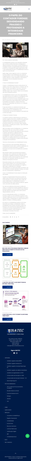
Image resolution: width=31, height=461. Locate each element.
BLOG (6, 439)
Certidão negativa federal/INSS (14, 361)
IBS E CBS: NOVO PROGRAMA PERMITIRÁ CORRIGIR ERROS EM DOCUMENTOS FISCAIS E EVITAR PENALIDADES (15, 250)
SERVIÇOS (7, 412)
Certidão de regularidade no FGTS (15, 373)
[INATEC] (8, 9)
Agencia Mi (19, 458)
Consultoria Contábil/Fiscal (13, 415)
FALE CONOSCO (8, 442)
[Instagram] (16, 4)
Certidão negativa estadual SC (14, 363)
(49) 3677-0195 (15, 1)
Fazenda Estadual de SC (12, 393)
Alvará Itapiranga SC (12, 380)
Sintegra (9, 396)
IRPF (8, 434)
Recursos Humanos (11, 426)
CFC (8, 401)
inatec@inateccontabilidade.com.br (16, 2)
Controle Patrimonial (12, 428)
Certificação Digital (11, 431)
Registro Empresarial (12, 418)
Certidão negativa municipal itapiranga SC (16, 366)
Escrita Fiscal (10, 423)
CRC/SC (9, 398)
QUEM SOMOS (8, 410)
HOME (6, 407)
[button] (27, 436)
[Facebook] (14, 4)
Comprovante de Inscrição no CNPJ (15, 375)
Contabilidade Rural (11, 436)
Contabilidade (10, 421)
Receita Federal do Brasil (13, 390)
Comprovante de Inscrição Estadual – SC (17, 378)
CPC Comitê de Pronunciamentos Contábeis (15, 387)
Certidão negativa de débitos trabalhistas (17, 370)
